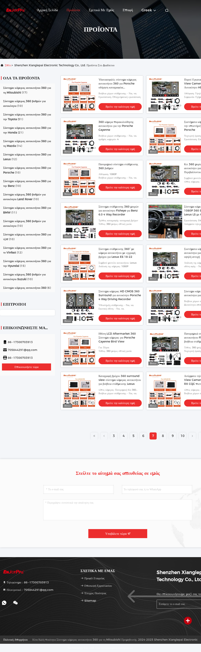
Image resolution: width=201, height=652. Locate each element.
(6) (27, 288)
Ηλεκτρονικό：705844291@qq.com (29, 590)
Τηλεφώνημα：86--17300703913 (27, 582)
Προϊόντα (73, 10)
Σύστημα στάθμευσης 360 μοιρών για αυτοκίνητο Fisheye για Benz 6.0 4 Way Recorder (119, 210)
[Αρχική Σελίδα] (16, 10)
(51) (27, 117)
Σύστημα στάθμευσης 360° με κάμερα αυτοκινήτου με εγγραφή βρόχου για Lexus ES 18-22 (117, 253)
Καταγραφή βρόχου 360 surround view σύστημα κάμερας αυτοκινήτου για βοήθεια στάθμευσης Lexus (120, 380)
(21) (27, 130)
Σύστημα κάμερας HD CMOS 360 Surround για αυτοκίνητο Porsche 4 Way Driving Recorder (120, 295)
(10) (24, 103)
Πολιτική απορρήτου (15, 639)
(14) (27, 143)
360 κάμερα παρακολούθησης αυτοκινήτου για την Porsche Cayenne (116, 126)
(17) (27, 90)
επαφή (128, 10)
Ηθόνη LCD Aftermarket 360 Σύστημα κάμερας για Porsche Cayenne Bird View (117, 337)
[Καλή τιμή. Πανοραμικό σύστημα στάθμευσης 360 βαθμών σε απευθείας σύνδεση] (80, 179)
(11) (27, 210)
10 (183, 436)
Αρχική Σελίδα (47, 10)
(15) (27, 263)
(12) (27, 157)
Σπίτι (8, 65)
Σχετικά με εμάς (101, 10)
